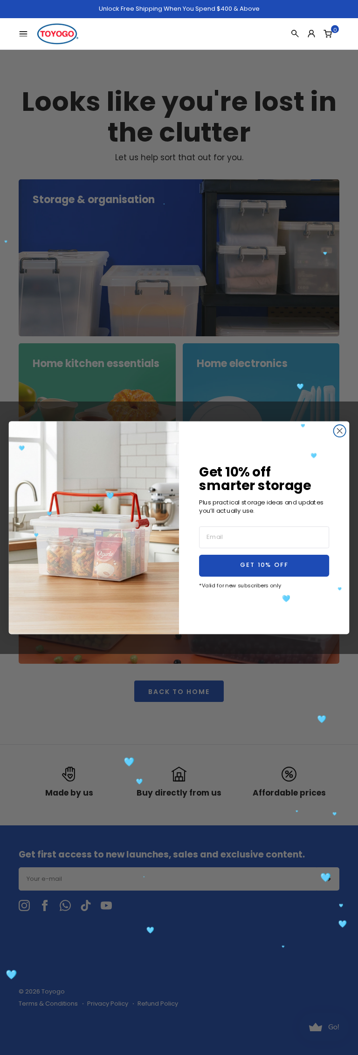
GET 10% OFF (264, 565)
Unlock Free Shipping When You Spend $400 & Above (179, 9)
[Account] (311, 33)
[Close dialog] (340, 431)
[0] (327, 33)
